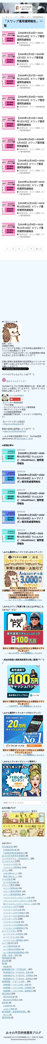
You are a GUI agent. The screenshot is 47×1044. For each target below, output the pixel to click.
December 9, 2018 (25, 438)
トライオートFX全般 (11, 922)
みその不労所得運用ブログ (23, 1032)
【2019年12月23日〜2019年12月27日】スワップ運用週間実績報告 (30, 185)
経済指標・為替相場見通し (14, 1012)
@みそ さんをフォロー (16, 381)
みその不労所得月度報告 (13, 856)
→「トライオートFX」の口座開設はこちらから (23, 755)
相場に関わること (10, 876)
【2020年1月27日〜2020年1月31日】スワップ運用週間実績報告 (30, 79)
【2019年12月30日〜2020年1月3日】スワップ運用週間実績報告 (30, 164)
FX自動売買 (7, 847)
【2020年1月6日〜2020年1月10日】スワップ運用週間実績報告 (30, 142)
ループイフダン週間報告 (13, 940)
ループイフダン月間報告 (13, 934)
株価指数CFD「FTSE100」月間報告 (18, 976)
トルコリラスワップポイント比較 (17, 898)
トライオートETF (10, 907)
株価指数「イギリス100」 (14, 981)
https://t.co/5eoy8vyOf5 (14, 424)
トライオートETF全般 (12, 910)
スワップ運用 (35, 43)
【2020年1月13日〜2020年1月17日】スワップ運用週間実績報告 (30, 121)
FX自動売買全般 (10, 850)
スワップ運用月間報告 (12, 891)
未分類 (5, 961)
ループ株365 (8, 943)
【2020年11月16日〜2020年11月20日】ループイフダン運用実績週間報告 (30, 478)
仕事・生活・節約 (10, 955)
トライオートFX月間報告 (13, 925)
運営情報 (6, 1017)
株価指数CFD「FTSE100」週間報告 (18, 979)
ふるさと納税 (8, 1009)
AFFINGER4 (31, 1039)
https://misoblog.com (21, 811)
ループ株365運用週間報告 (14, 952)
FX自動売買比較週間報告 (13, 853)
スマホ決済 (7, 879)
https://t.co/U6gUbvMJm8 (15, 431)
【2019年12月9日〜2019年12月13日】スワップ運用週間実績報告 (30, 228)
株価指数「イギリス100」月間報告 (17, 988)
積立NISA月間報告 (10, 1000)
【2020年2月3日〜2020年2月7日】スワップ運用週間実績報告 (30, 57)
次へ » (38, 249)
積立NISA (6, 994)
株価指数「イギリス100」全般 (15, 985)
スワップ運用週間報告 (12, 894)
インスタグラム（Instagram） (16, 858)
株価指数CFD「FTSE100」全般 (16, 972)
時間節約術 (7, 958)
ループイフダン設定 (11, 937)
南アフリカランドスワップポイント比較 (19, 904)
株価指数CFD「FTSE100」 (15, 969)
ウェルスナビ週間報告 (12, 867)
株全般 (6, 967)
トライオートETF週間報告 (14, 916)
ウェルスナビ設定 (10, 864)
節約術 (5, 1003)
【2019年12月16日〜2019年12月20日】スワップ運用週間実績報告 (30, 206)
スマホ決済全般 (9, 882)
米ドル (6, 1015)
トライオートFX (9, 919)
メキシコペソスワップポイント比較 (18, 901)
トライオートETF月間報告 (14, 913)
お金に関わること (10, 873)
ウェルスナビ (8, 861)
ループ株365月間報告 (12, 949)
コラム (5, 870)
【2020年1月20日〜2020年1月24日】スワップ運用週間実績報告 (30, 100)
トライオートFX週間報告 (13, 928)
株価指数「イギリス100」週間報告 (17, 991)
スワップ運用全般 (10, 888)
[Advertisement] (23, 290)
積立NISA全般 (9, 997)
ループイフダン (9, 931)
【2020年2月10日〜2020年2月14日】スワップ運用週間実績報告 (30, 36)
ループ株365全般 (10, 946)
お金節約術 (7, 1006)
